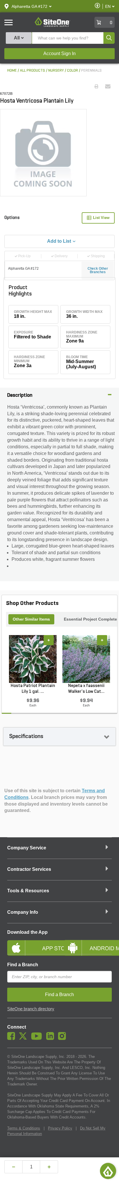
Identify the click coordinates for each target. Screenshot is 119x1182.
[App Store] (31, 943)
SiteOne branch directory (30, 1009)
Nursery (56, 70)
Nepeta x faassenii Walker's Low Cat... (86, 689)
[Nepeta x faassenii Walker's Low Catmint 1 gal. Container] (86, 659)
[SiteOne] (52, 26)
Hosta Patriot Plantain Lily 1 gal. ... (33, 689)
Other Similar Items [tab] (31, 619)
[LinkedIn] (51, 1038)
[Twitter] (24, 1038)
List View (101, 217)
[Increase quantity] (49, 1166)
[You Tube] (38, 1038)
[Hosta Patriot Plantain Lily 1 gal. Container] (33, 659)
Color (72, 70)
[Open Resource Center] (108, 1171)
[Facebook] (12, 1038)
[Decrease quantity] (13, 1166)
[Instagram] (63, 1038)
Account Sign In (59, 53)
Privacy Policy (60, 1128)
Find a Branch (22, 964)
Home (12, 70)
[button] (29, 6)
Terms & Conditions (23, 1128)
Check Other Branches (98, 270)
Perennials (91, 70)
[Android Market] (88, 943)
